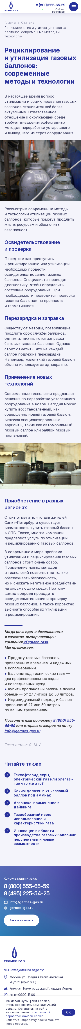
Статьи (26, 22)
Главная (10, 22)
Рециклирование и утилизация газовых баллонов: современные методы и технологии (35, 31)
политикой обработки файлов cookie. (28, 1014)
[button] (21, 920)
